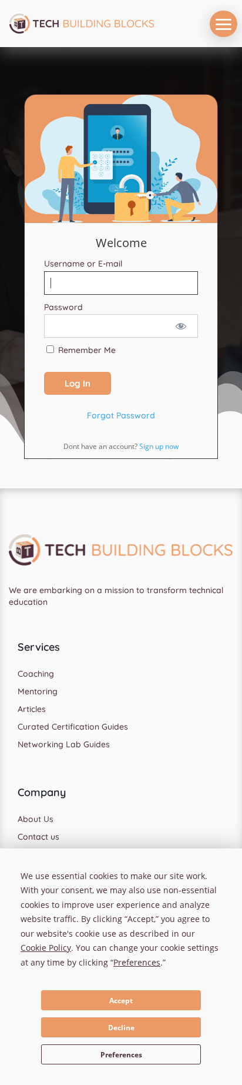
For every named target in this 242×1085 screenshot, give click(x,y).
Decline (121, 1028)
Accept (121, 1001)
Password (63, 307)
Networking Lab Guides (64, 745)
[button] (223, 24)
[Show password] (181, 326)
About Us (35, 819)
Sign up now (159, 446)
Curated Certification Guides (73, 727)
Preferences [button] (136, 962)
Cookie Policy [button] (46, 947)
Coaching (36, 674)
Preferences (121, 1055)
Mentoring (38, 692)
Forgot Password (121, 415)
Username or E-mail (83, 263)
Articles (32, 709)
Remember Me (86, 350)
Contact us (38, 837)
